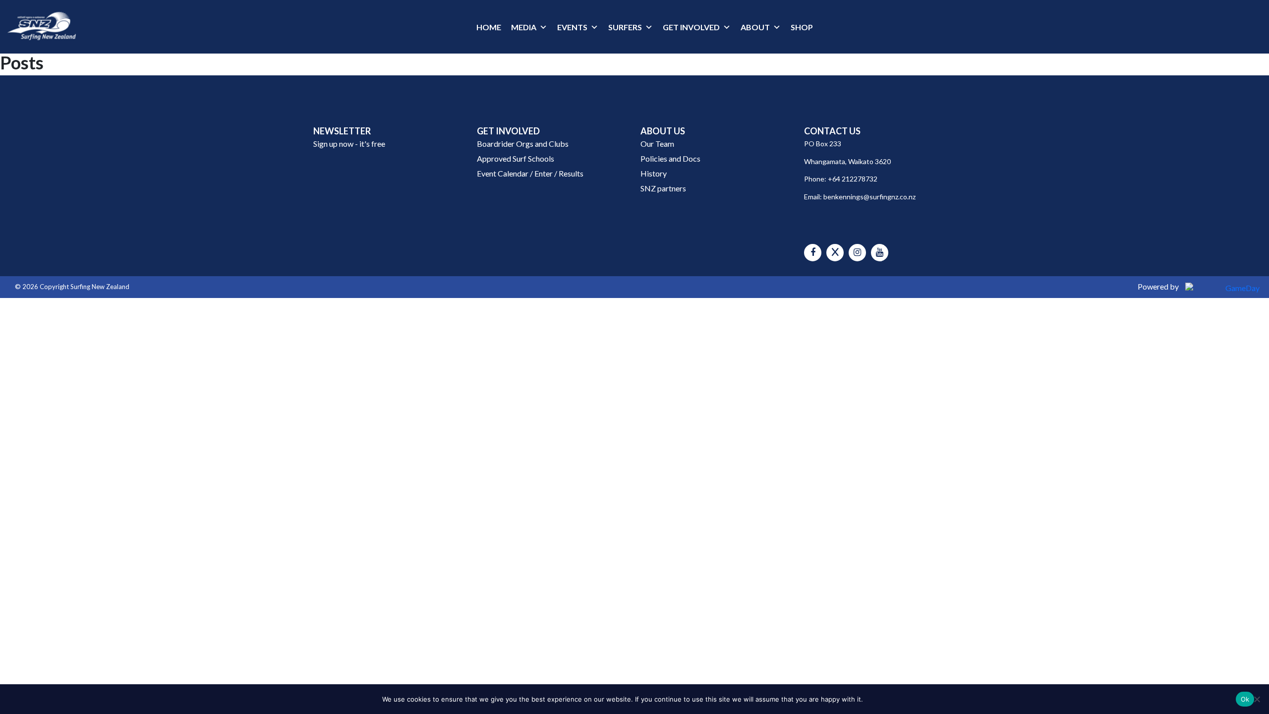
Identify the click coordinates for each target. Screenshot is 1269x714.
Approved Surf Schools (515, 158)
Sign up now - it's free (349, 143)
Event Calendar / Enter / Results (530, 173)
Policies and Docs (670, 158)
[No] (1257, 699)
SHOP (802, 27)
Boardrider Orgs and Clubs (523, 143)
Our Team (657, 143)
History (653, 173)
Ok (1245, 699)
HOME (488, 27)
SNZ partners (663, 188)
